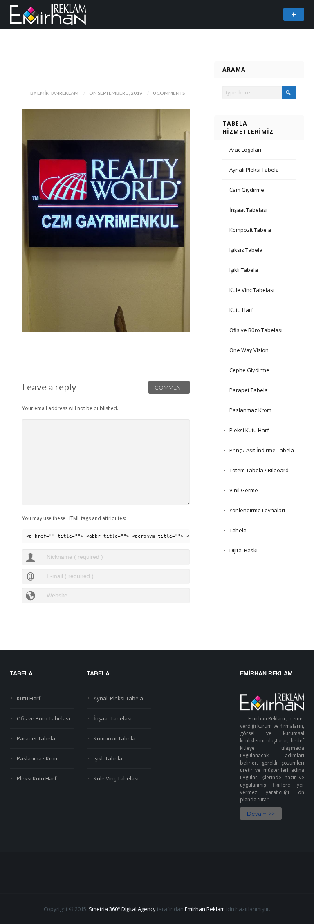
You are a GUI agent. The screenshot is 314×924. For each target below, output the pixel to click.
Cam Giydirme (246, 189)
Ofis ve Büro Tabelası (256, 330)
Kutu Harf (241, 310)
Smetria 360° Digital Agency (122, 909)
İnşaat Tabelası (248, 209)
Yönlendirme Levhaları (257, 510)
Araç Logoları (245, 149)
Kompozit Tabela (250, 229)
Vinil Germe (243, 490)
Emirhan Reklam (205, 909)
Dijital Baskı (243, 550)
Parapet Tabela (248, 390)
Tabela (238, 530)
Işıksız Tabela (245, 249)
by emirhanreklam (54, 93)
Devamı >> (261, 813)
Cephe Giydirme (249, 370)
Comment (169, 387)
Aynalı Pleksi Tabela (254, 169)
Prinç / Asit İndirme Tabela (261, 450)
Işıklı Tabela (243, 270)
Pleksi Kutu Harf (249, 430)
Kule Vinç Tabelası (251, 290)
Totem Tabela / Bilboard (259, 470)
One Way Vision (249, 350)
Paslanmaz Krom (250, 410)
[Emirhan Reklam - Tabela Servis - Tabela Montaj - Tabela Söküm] (48, 14)
